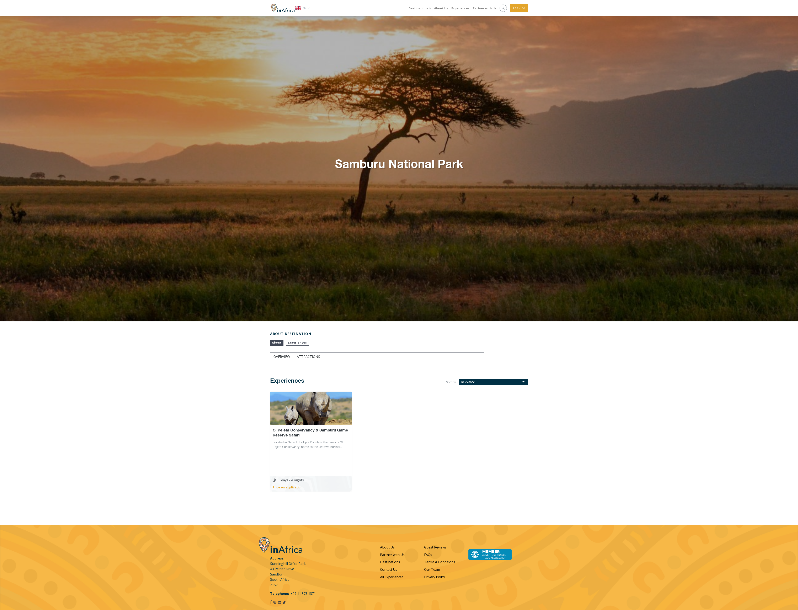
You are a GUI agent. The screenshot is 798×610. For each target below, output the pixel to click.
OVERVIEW (281, 356)
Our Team (432, 569)
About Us (441, 8)
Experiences (460, 8)
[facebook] (271, 602)
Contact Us (388, 569)
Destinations (418, 8)
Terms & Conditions (439, 562)
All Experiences (391, 577)
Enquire (519, 8)
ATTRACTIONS (308, 356)
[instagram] (274, 602)
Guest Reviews (435, 547)
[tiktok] (284, 602)
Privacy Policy (434, 577)
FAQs (428, 554)
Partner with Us (484, 8)
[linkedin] (279, 602)
